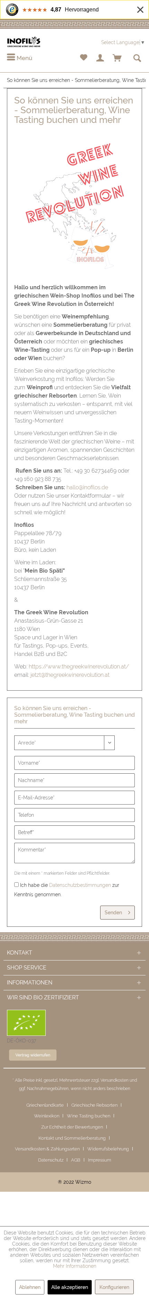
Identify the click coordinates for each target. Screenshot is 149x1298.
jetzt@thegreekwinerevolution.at (69, 675)
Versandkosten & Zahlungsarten (47, 1148)
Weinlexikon (46, 1115)
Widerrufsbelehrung (108, 1148)
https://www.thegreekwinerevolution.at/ (79, 666)
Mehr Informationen (74, 1266)
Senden (113, 912)
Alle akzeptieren (69, 1287)
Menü (23, 58)
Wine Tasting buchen (88, 1115)
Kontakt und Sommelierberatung (72, 1138)
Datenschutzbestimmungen (80, 885)
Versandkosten (114, 1080)
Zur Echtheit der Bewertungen (72, 1127)
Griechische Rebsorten (94, 1105)
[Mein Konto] (100, 58)
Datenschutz (50, 1160)
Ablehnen (30, 1287)
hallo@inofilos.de (87, 487)
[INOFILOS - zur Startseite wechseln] (24, 42)
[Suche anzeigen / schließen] (137, 58)
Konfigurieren (114, 1287)
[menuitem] (19, 58)
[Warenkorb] (117, 58)
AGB (75, 1160)
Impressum (99, 1160)
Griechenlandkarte (45, 1105)
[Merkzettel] (83, 58)
